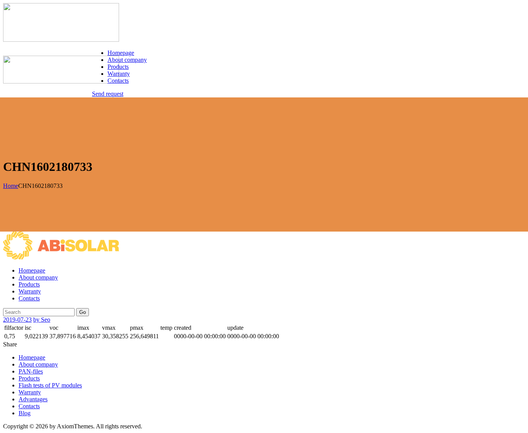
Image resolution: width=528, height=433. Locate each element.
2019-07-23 (17, 319)
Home (10, 185)
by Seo (41, 319)
